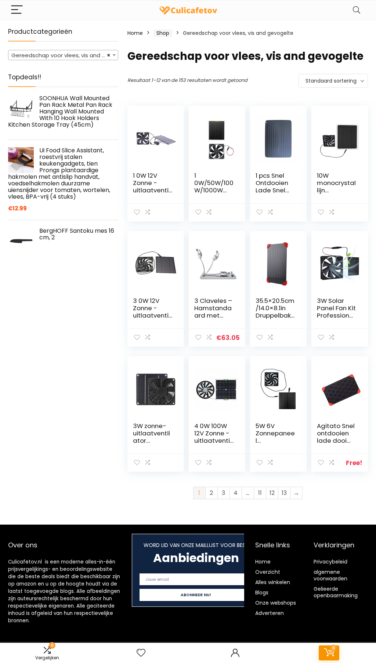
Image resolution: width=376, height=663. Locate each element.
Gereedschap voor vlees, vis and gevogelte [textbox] (64, 55)
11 (260, 493)
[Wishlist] (141, 652)
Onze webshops (275, 602)
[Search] (356, 10)
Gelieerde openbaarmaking (336, 592)
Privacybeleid (330, 561)
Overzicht (267, 572)
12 (272, 493)
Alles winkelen (272, 582)
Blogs (261, 592)
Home (135, 33)
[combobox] (63, 55)
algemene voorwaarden (330, 575)
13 (284, 493)
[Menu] (17, 10)
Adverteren (269, 613)
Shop (162, 33)
